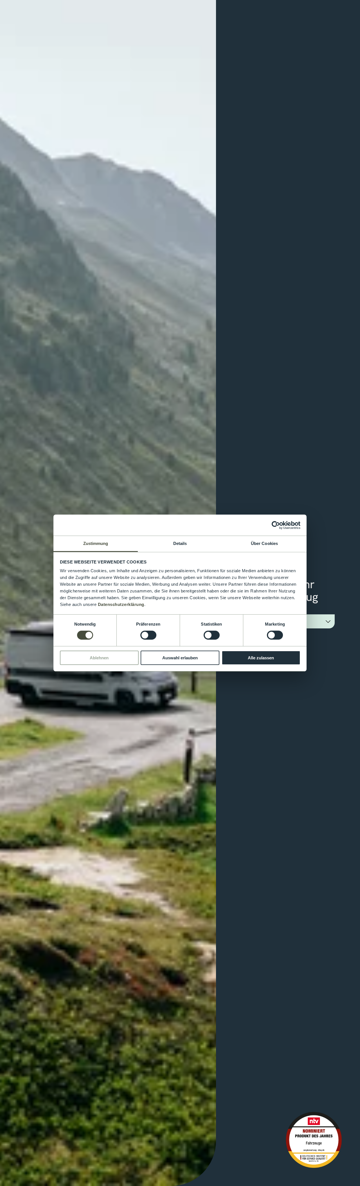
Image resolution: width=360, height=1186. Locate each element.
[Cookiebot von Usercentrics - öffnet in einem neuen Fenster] (275, 525)
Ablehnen (99, 657)
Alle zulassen (261, 657)
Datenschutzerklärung (121, 604)
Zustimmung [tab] (95, 543)
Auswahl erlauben (180, 657)
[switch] (148, 635)
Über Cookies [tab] (264, 543)
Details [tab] (180, 543)
